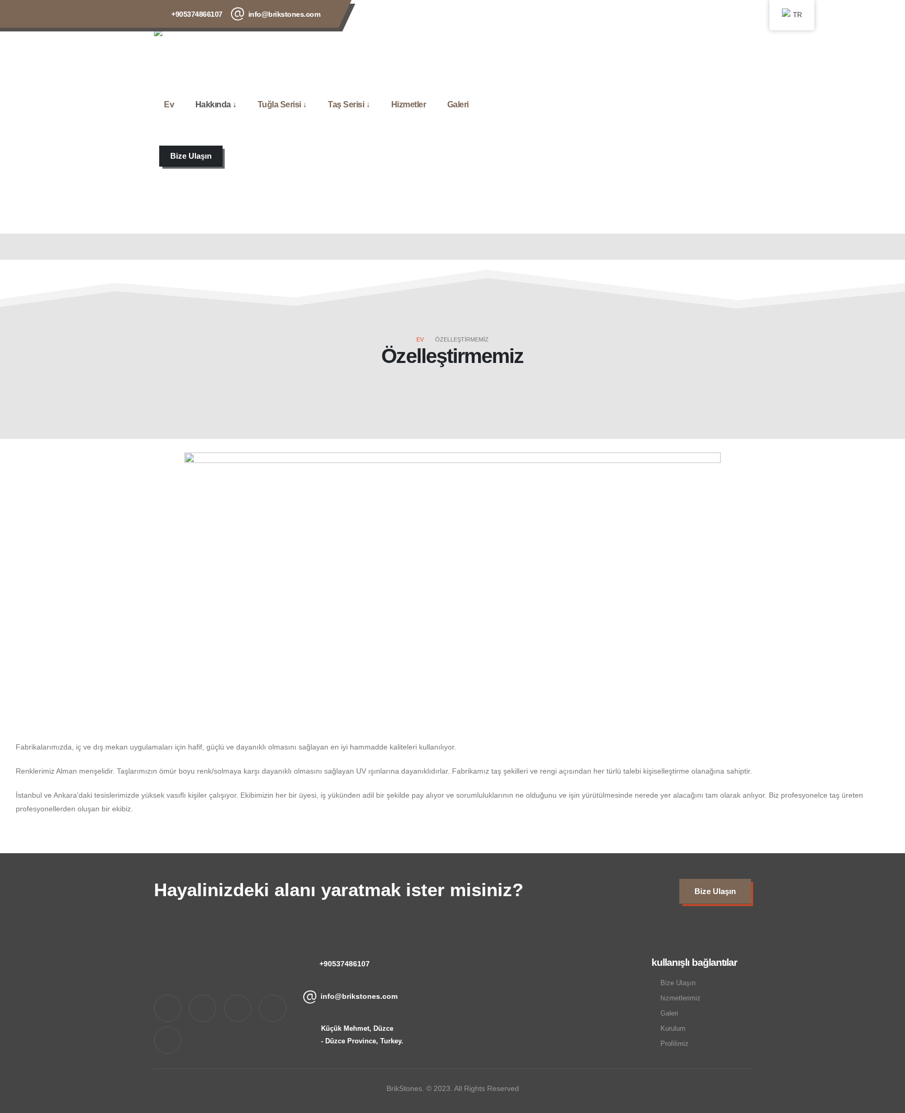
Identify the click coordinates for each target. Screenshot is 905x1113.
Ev (169, 104)
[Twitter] (644, 12)
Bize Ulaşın (678, 983)
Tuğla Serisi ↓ (282, 104)
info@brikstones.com (284, 14)
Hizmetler (408, 104)
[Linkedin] (167, 1040)
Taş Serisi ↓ (349, 104)
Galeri (458, 104)
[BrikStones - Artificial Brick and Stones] (196, 45)
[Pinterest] (272, 1008)
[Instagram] (701, 12)
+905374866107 (197, 14)
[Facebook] (616, 12)
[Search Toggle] (157, 184)
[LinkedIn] (729, 12)
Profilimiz (674, 1044)
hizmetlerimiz (680, 998)
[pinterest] (673, 12)
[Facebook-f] (202, 1008)
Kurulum (673, 1028)
